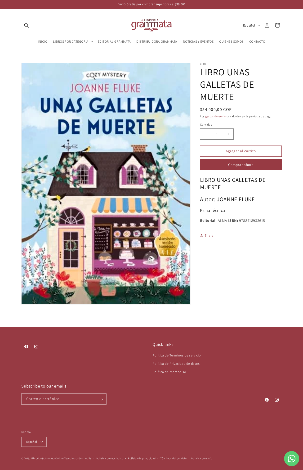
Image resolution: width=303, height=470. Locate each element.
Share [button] (209, 235)
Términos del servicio (173, 458)
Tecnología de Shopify (78, 458)
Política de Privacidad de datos (176, 363)
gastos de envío (215, 116)
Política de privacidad (142, 458)
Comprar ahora (241, 164)
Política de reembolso (169, 372)
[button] (26, 25)
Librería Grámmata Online (47, 458)
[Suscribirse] (101, 399)
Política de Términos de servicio (176, 355)
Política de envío (201, 458)
